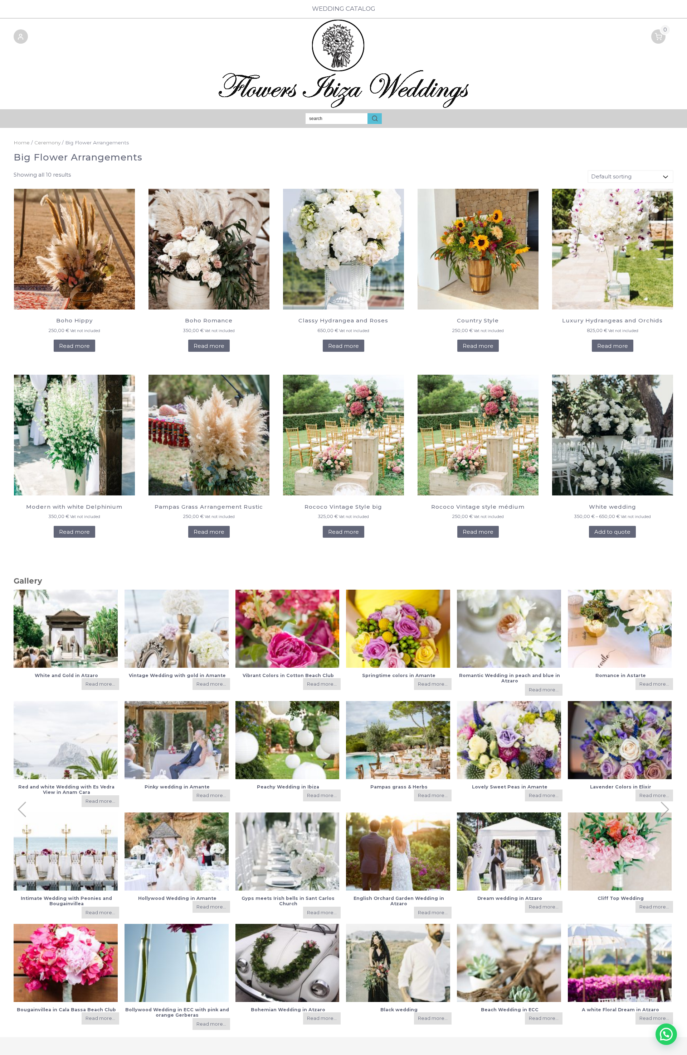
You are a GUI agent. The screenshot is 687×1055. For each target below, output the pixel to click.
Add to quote (612, 531)
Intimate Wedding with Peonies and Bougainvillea (66, 901)
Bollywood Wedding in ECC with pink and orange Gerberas (177, 1012)
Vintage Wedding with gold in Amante (177, 675)
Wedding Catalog (343, 8)
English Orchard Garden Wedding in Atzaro (399, 901)
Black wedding (399, 1009)
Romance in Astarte (620, 675)
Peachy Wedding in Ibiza (288, 787)
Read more (74, 345)
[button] (21, 37)
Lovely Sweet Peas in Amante (509, 787)
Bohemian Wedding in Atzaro (288, 1009)
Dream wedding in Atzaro (509, 898)
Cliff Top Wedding (621, 898)
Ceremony (47, 142)
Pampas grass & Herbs (399, 787)
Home (22, 142)
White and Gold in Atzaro (66, 675)
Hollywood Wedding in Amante (177, 898)
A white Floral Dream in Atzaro (620, 1009)
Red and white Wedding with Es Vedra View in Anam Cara (66, 789)
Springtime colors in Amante (398, 675)
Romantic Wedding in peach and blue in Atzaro (509, 678)
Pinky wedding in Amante (177, 787)
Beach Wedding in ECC (510, 1009)
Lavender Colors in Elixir (620, 787)
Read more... (100, 684)
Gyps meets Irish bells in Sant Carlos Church (288, 901)
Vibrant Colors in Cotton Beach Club (288, 675)
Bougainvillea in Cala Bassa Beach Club (66, 1009)
